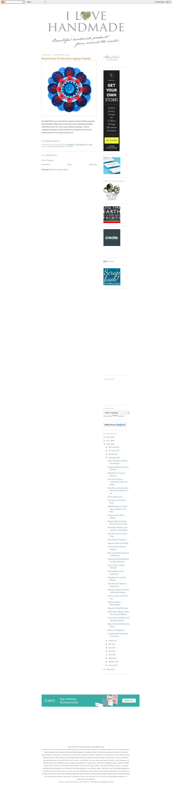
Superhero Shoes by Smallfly (118, 543)
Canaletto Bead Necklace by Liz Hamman (118, 634)
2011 (108, 440)
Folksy (70, 146)
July (110, 644)
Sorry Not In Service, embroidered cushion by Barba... (117, 482)
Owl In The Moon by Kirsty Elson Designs (118, 462)
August (111, 640)
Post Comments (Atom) (60, 169)
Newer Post (46, 164)
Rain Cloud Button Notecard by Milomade (118, 554)
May (110, 651)
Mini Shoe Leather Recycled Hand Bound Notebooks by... (118, 490)
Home (69, 164)
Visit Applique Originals (51, 141)
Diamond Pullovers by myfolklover (116, 572)
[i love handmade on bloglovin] (115, 426)
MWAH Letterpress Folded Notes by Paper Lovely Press (117, 509)
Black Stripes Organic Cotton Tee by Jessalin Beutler (118, 612)
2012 (108, 437)
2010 (108, 444)
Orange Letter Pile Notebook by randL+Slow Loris (118, 560)
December (112, 447)
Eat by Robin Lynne (115, 496)
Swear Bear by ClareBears (117, 539)
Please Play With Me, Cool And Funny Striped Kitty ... (118, 528)
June (110, 647)
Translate (121, 416)
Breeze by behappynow (116, 630)
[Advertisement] (114, 331)
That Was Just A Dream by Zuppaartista (117, 584)
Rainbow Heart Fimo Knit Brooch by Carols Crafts (117, 522)
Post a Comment (47, 160)
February (111, 661)
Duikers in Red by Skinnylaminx (114, 603)
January (111, 665)
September (112, 457)
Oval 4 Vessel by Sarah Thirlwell (116, 566)
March (111, 658)
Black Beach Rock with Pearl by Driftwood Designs (118, 591)
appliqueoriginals (57, 146)
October (111, 454)
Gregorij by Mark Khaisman (118, 608)
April (110, 654)
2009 (108, 669)
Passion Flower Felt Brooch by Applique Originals (66, 58)
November (112, 450)
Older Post (93, 164)
